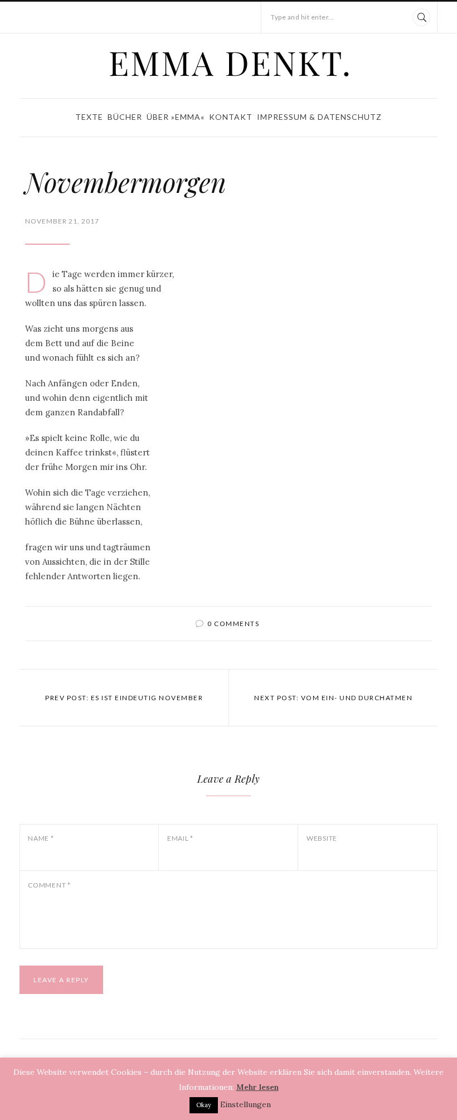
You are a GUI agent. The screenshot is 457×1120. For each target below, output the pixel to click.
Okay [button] (203, 1105)
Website (322, 838)
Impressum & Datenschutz (319, 117)
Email (180, 838)
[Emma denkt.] (228, 64)
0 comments (233, 623)
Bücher (125, 117)
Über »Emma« (176, 117)
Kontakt (230, 117)
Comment (49, 885)
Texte (89, 117)
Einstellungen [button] (245, 1104)
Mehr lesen (257, 1087)
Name (41, 838)
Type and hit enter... (302, 17)
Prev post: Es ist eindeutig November (124, 698)
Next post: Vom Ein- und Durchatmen (333, 698)
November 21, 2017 (62, 221)
